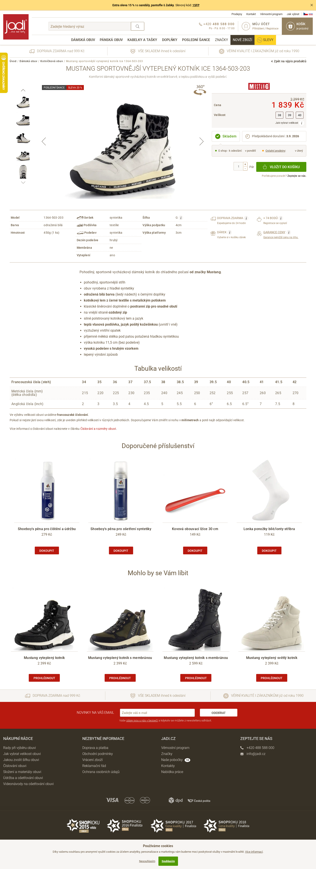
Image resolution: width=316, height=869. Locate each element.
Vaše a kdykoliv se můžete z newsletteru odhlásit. (165, 720)
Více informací (254, 851)
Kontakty (168, 766)
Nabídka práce (172, 772)
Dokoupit (46, 550)
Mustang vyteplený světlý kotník (271, 658)
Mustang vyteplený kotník (44, 658)
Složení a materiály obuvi (22, 772)
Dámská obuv (83, 40)
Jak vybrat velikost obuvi (22, 754)
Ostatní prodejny (275, 150)
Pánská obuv (111, 40)
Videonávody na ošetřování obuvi (28, 784)
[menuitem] (83, 40)
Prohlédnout (44, 678)
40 (300, 115)
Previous (44, 141)
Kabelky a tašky (142, 40)
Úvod (13, 61)
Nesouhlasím (147, 861)
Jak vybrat (293, 14)
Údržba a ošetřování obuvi (23, 778)
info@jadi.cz (255, 754)
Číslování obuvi (14, 766)
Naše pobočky (175, 760)
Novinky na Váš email (95, 712)
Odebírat (219, 713)
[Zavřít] (312, 5)
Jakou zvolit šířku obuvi (21, 760)
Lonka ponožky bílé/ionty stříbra (269, 529)
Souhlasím (168, 861)
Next (201, 141)
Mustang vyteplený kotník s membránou (120, 658)
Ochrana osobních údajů (101, 772)
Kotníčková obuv (51, 61)
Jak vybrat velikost (287, 122)
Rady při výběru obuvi (19, 748)
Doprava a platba (95, 748)
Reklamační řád (94, 766)
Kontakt (251, 14)
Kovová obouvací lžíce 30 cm (195, 529)
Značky (221, 40)
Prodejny (237, 14)
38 (279, 115)
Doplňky (169, 40)
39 (289, 115)
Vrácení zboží (92, 760)
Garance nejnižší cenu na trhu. (280, 234)
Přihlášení (258, 28)
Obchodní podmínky (97, 754)
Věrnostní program (271, 14)
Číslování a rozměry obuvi (98, 428)
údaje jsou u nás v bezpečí (142, 720)
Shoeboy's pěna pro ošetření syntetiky (121, 529)
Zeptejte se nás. (296, 175)
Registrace (272, 28)
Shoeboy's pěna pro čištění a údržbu (47, 529)
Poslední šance (196, 40)
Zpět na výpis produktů (290, 61)
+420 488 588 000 (260, 748)
